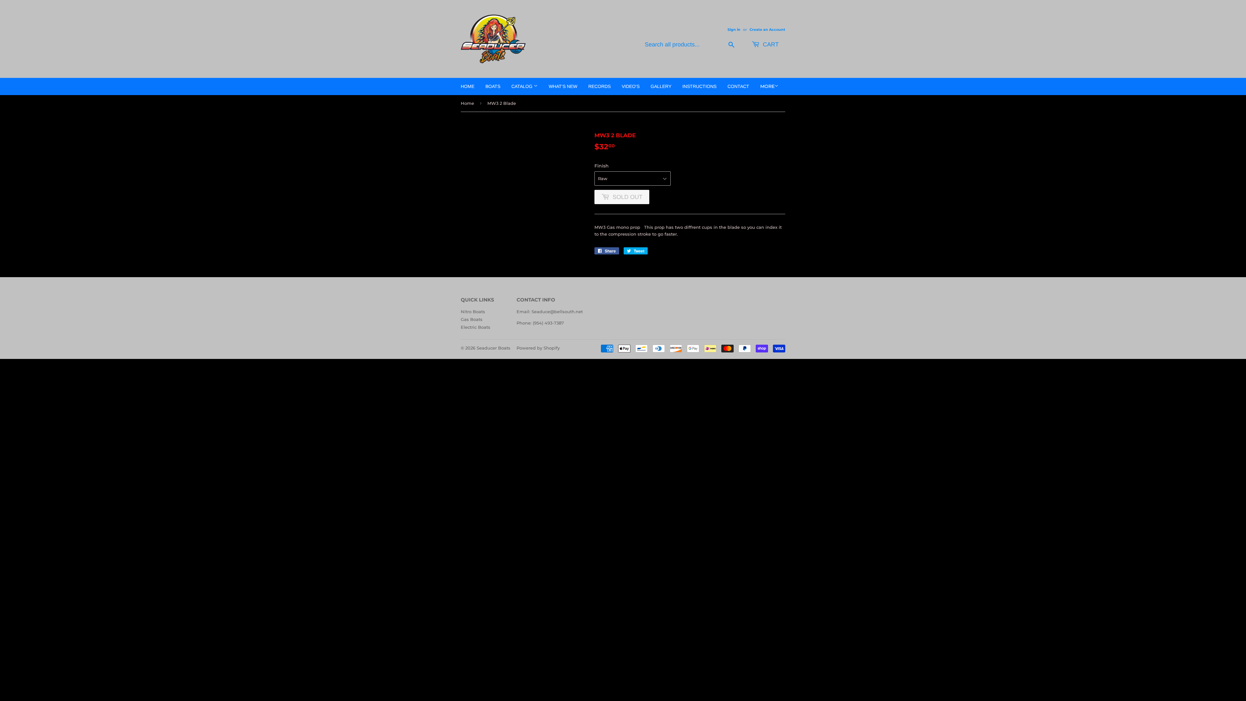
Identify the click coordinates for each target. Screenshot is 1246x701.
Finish (601, 166)
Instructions (699, 86)
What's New (563, 86)
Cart (770, 44)
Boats (492, 86)
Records (599, 86)
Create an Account (767, 29)
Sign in (733, 29)
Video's (631, 86)
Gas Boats (472, 319)
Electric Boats (475, 327)
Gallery (661, 86)
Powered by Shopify (538, 347)
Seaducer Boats (493, 347)
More (767, 86)
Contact (738, 86)
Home (467, 86)
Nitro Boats (473, 311)
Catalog (522, 86)
